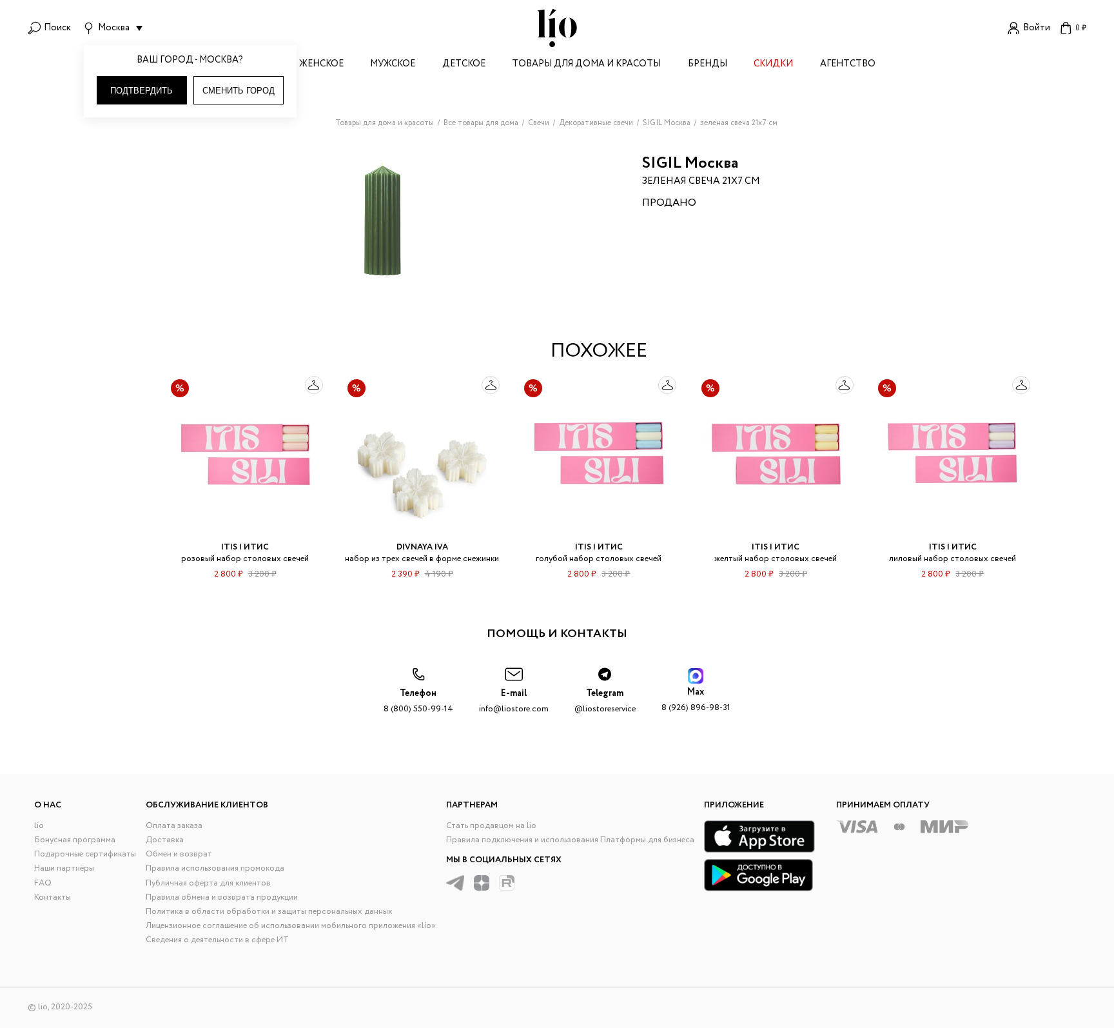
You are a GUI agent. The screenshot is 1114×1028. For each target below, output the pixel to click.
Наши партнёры (64, 868)
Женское (321, 64)
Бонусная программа (74, 840)
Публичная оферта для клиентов (208, 883)
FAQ (43, 883)
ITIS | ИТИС (245, 547)
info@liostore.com (514, 701)
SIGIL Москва (690, 163)
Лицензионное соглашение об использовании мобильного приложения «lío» (291, 926)
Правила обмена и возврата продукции (222, 897)
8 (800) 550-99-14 (418, 701)
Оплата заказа (174, 826)
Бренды (707, 64)
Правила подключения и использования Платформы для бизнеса (570, 840)
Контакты (52, 897)
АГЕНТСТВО (847, 64)
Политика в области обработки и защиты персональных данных (269, 911)
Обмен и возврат (179, 854)
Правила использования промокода (215, 868)
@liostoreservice (605, 701)
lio (39, 826)
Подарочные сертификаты (85, 854)
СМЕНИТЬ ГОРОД (238, 90)
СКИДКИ (773, 64)
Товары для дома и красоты (586, 64)
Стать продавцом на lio (491, 826)
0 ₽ (1080, 28)
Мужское (392, 64)
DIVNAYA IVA (422, 547)
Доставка (165, 840)
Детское (463, 64)
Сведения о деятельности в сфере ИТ (217, 940)
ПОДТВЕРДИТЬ (141, 90)
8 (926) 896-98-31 (695, 700)
